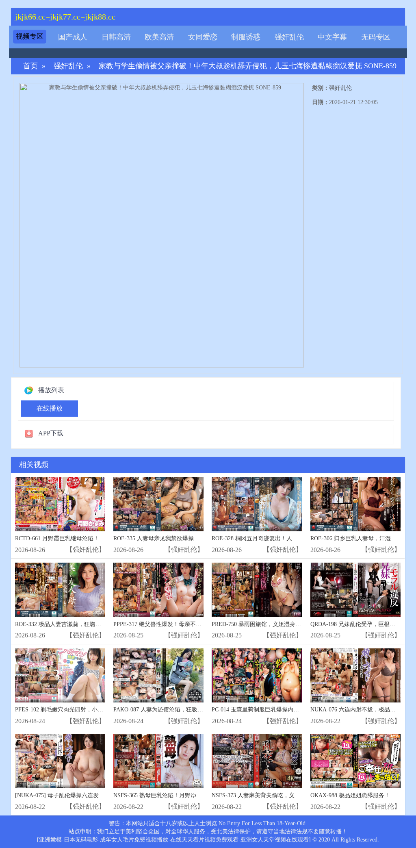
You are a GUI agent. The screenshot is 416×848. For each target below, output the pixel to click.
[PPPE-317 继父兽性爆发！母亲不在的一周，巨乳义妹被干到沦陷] (158, 590)
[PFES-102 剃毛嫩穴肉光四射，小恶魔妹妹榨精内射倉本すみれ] (60, 675)
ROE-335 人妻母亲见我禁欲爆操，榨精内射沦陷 (173, 538)
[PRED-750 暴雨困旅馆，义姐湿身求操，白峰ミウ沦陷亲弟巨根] (257, 590)
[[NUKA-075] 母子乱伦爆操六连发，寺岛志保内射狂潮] (60, 761)
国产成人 (72, 37)
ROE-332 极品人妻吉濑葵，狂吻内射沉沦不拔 (72, 624)
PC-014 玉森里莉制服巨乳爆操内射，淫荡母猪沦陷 (275, 710)
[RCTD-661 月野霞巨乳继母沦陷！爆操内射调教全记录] (60, 504)
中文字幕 (332, 37)
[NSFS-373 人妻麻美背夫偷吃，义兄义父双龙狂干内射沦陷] (257, 761)
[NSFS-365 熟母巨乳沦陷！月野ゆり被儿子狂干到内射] (158, 761)
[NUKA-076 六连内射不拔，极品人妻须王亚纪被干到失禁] (355, 675)
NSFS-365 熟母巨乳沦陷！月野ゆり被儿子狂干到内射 (180, 795)
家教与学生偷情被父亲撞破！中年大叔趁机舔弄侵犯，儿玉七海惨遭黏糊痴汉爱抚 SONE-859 (247, 66)
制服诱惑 (245, 37)
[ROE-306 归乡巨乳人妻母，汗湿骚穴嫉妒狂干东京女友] (355, 504)
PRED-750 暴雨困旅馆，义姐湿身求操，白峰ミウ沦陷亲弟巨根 (290, 624)
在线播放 (50, 408)
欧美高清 (159, 37)
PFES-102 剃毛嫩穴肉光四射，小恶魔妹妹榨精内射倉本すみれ (93, 710)
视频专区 (29, 36)
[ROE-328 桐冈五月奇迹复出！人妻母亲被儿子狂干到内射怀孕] (257, 504)
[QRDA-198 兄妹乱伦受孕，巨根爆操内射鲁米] (355, 590)
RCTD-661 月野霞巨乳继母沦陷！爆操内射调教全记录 (82, 538)
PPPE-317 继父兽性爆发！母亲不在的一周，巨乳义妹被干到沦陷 (194, 624)
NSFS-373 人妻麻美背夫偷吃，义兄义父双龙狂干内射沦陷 (284, 795)
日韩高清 (116, 37)
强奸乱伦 (289, 37)
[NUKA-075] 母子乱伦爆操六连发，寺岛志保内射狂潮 (82, 795)
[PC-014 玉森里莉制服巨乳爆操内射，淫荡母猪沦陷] (257, 675)
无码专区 (375, 37)
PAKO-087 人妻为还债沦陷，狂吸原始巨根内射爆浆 (178, 710)
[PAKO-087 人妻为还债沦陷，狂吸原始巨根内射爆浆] (158, 675)
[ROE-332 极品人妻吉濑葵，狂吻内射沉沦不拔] (60, 590)
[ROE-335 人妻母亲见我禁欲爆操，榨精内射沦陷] (158, 504)
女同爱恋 (202, 37)
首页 (30, 66)
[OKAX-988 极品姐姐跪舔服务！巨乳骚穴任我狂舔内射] (355, 761)
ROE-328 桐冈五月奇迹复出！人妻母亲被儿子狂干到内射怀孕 (289, 538)
